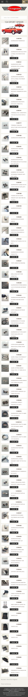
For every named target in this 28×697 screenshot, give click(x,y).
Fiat (8, 17)
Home (5, 17)
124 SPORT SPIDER (14, 17)
